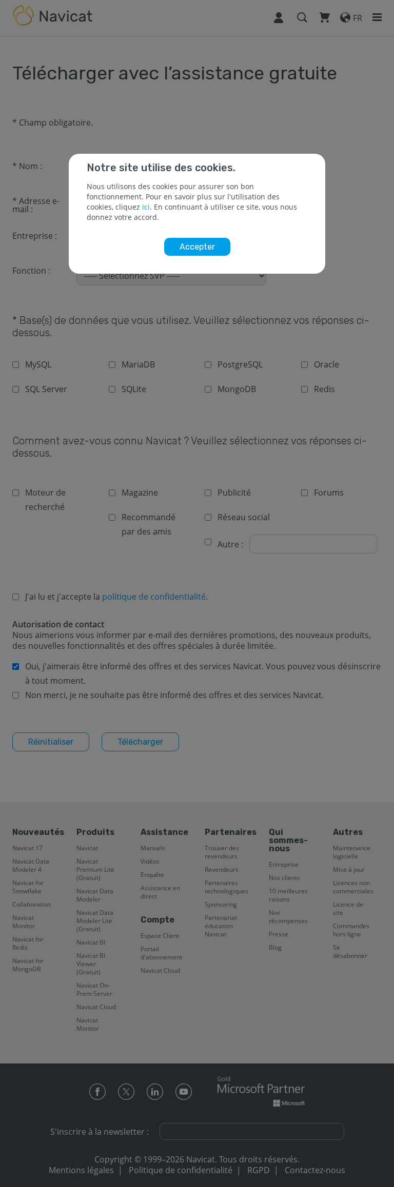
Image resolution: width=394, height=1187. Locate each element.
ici (146, 207)
